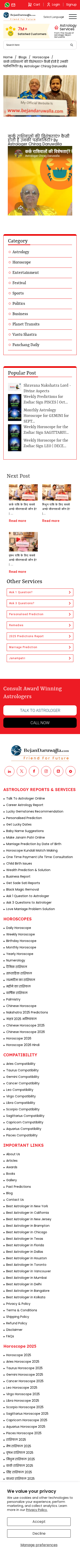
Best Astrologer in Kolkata (25, 1297)
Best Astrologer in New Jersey (28, 1219)
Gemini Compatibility (22, 1076)
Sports (18, 293)
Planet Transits (26, 324)
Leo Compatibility (19, 1089)
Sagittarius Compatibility (25, 1116)
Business (20, 314)
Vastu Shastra (24, 334)
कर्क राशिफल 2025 (19, 1465)
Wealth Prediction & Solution (28, 870)
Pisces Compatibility (22, 1135)
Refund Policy (16, 1323)
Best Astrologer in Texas (24, 1238)
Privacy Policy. (37, 1510)
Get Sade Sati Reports (23, 883)
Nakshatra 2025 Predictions (27, 1012)
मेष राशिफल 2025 (18, 1446)
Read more (17, 521)
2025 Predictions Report (26, 636)
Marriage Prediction (23, 647)
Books (10, 1173)
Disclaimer (14, 1329)
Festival (19, 283)
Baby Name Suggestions (25, 831)
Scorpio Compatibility (23, 1109)
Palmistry (13, 999)
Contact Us (15, 1199)
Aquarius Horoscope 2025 (25, 1426)
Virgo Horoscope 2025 (23, 1394)
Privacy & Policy (18, 1303)
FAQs (10, 1336)
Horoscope (41, 57)
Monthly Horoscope (21, 947)
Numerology (15, 960)
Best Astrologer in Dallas (24, 1251)
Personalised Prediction (26, 614)
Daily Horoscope (18, 928)
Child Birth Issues (19, 863)
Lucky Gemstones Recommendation (34, 811)
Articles (12, 1160)
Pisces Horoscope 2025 (24, 1433)
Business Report (18, 876)
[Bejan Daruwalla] (19, 16)
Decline (39, 1533)
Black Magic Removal (22, 889)
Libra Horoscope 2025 (22, 1400)
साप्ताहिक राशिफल (19, 973)
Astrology (20, 252)
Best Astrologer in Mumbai (26, 1277)
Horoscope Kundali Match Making (32, 850)
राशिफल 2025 (16, 1439)
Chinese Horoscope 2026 (25, 1032)
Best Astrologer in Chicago (26, 1232)
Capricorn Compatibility (24, 1122)
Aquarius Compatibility (23, 1129)
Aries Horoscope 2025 (22, 1361)
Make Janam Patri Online (25, 837)
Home (8, 57)
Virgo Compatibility (21, 1096)
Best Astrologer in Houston (26, 1258)
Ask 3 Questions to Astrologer (29, 902)
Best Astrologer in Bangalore (28, 1290)
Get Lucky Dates (19, 824)
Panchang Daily (25, 345)
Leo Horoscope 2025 (21, 1387)
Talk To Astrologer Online (25, 798)
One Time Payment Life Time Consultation (39, 857)
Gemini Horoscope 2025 (24, 1374)
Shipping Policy (17, 1316)
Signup (71, 4)
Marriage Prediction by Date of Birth (33, 844)
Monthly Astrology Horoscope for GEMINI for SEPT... (46, 416)
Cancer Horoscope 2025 (25, 1381)
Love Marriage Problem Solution (30, 909)
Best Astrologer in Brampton (28, 1225)
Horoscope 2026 (18, 1038)
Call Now (40, 722)
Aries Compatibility (20, 1063)
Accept (39, 1521)
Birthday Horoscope (21, 941)
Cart (36, 4)
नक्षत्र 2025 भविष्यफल (21, 1019)
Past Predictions (18, 1186)
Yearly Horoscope (19, 954)
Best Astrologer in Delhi (24, 1284)
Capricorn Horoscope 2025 (26, 1420)
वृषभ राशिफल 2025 (19, 1452)
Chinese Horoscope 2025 (25, 1025)
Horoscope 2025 (18, 1355)
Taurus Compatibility (22, 1070)
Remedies (16, 625)
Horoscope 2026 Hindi (23, 1045)
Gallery (11, 1180)
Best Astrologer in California (27, 1212)
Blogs (23, 57)
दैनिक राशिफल (16, 967)
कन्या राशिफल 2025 (20, 1478)
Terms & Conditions (21, 1310)
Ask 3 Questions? (21, 603)
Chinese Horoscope (21, 1006)
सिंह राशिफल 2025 (19, 1472)
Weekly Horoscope (20, 934)
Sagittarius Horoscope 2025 (27, 1413)
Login (56, 4)
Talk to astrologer (40, 710)
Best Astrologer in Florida (25, 1245)
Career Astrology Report (24, 805)
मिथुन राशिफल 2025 (20, 1459)
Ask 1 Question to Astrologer (27, 896)
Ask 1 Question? (20, 592)
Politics (18, 303)
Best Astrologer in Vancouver (28, 1271)
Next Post (18, 476)
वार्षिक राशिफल (17, 993)
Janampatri (17, 658)
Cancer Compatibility (23, 1083)
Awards (11, 1167)
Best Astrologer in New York (27, 1206)
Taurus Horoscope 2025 (24, 1368)
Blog (9, 1193)
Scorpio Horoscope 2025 (25, 1407)
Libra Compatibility (20, 1103)
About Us (13, 1154)
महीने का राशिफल (18, 986)
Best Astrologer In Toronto (26, 1264)
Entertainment (25, 272)
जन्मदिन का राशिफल (20, 980)
